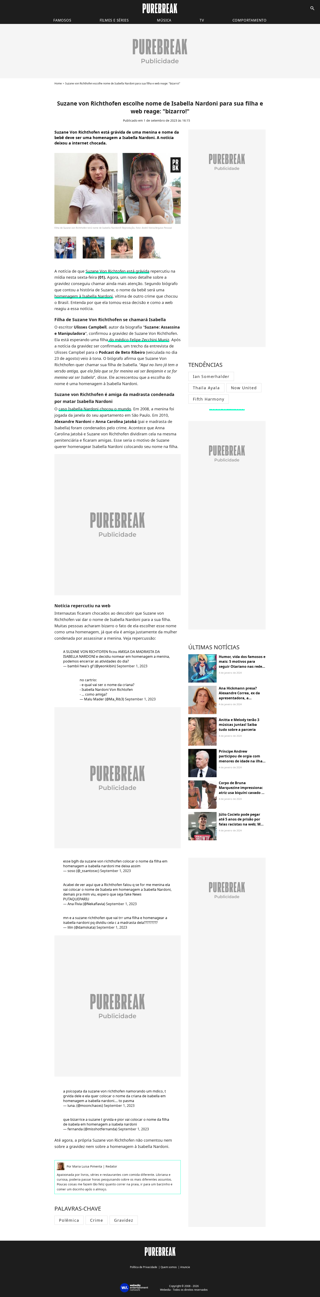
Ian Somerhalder (211, 376)
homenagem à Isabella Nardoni (83, 296)
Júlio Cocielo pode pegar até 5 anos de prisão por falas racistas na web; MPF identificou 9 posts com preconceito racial (242, 824)
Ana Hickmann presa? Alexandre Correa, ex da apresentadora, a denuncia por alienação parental (239, 698)
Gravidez (123, 1220)
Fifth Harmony (208, 399)
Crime (96, 1220)
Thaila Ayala (206, 387)
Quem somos (169, 1267)
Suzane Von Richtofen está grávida (117, 271)
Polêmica (69, 1220)
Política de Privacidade (143, 1267)
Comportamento (249, 20)
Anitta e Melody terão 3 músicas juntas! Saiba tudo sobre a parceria (239, 724)
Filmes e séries (114, 20)
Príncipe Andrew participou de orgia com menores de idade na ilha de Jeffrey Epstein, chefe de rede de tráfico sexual (242, 761)
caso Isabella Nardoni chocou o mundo (95, 408)
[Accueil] (160, 8)
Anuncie (185, 1267)
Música (164, 20)
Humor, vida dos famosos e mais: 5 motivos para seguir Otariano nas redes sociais (242, 664)
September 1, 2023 (132, 666)
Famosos (62, 20)
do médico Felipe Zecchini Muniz (138, 339)
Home (58, 83)
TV (202, 20)
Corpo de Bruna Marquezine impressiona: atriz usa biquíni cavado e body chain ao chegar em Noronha (241, 792)
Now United (244, 387)
